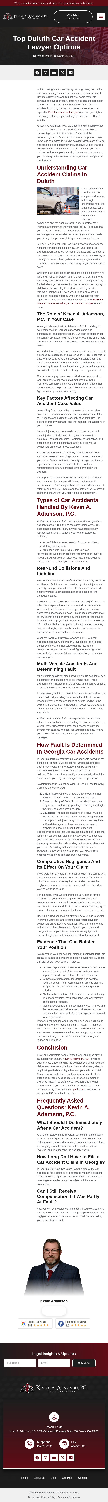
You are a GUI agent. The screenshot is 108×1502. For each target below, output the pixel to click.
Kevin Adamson (54, 1301)
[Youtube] (54, 72)
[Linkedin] (70, 72)
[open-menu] (101, 16)
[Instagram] (45, 72)
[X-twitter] (62, 72)
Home (24, 1477)
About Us (39, 1477)
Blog (53, 1477)
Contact (82, 1477)
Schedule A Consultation (73, 16)
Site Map (67, 1477)
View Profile (54, 1310)
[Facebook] (37, 72)
